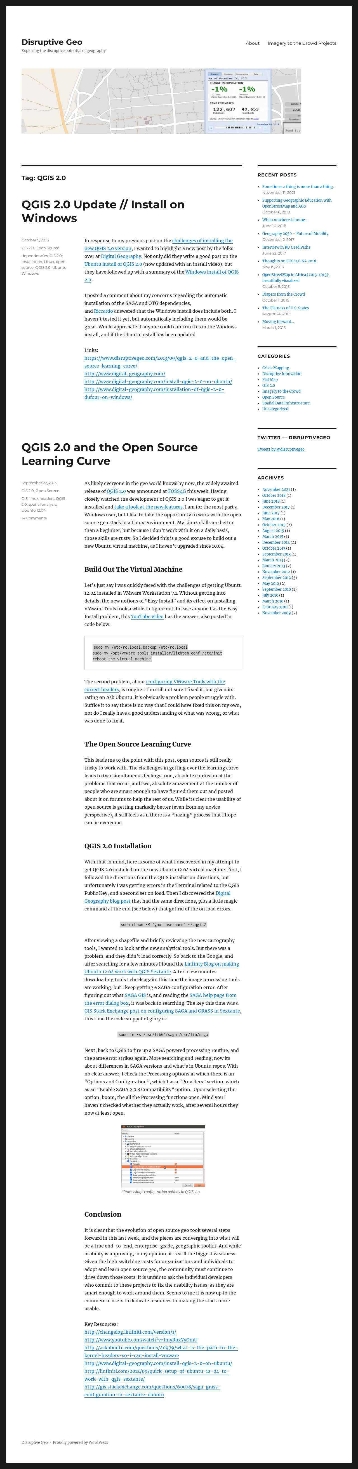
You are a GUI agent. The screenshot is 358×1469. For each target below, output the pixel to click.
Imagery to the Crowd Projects (302, 43)
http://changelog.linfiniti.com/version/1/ (130, 1332)
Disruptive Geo (52, 42)
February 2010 (275, 607)
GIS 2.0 (28, 248)
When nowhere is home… (285, 220)
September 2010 (276, 589)
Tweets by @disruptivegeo (281, 449)
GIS (25, 498)
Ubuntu (59, 267)
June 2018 (271, 501)
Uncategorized (275, 409)
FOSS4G (177, 491)
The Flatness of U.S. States (285, 308)
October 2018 (274, 495)
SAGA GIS (135, 995)
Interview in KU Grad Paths (286, 247)
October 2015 (274, 524)
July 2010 (270, 595)
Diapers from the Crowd (283, 294)
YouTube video (147, 616)
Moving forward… (278, 321)
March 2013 (272, 560)
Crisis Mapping (275, 368)
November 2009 (276, 613)
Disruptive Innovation (282, 373)
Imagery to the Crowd (281, 391)
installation (32, 261)
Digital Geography (121, 256)
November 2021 (276, 489)
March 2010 (272, 601)
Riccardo (103, 311)
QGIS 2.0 (43, 267)
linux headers (41, 498)
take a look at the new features (148, 507)
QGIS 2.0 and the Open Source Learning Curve (110, 454)
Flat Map (270, 379)
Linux (49, 261)
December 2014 (276, 542)
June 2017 (271, 513)
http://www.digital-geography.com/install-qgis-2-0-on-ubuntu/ (158, 381)
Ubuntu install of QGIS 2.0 (113, 264)
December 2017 (276, 507)
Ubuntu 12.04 (34, 510)
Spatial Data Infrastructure (286, 403)
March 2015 (272, 536)
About (253, 43)
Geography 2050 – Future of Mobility (295, 233)
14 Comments (34, 518)
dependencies (35, 255)
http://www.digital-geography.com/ (124, 373)
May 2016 (270, 519)
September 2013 (276, 554)
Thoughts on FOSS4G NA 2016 (289, 261)
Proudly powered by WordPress (80, 1442)
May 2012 (270, 583)
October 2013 (273, 548)
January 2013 (273, 566)
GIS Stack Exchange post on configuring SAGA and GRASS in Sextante (162, 1011)
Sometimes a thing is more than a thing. (298, 186)
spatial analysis (42, 504)
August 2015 (273, 530)
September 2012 (276, 577)
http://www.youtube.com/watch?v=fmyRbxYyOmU (140, 1340)
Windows (30, 273)
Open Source (47, 248)
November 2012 (276, 571)
